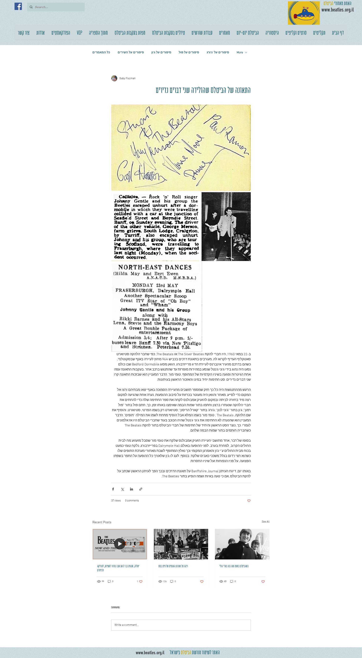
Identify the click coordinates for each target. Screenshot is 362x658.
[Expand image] (181, 147)
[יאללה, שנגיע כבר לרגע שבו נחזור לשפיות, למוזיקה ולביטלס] (120, 544)
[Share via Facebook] (113, 489)
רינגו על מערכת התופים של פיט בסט (173, 566)
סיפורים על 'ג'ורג (218, 52)
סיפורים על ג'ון (161, 52)
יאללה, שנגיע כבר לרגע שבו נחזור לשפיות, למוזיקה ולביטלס (118, 568)
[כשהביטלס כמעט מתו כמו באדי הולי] (242, 544)
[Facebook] (18, 6)
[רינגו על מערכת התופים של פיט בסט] (181, 544)
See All (266, 521)
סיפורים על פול (189, 52)
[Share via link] (141, 489)
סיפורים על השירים (131, 52)
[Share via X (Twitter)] (122, 489)
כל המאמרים (101, 52)
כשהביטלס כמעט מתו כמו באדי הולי (233, 566)
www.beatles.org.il (150, 652)
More (240, 52)
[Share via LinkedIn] (131, 489)
